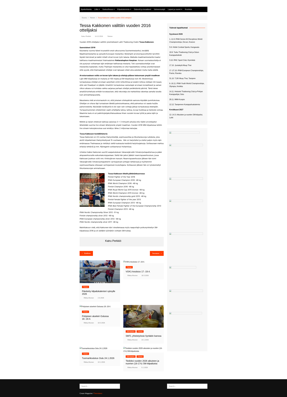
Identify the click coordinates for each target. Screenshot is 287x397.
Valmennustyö (159, 9)
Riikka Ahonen (89, 298)
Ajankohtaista (86, 9)
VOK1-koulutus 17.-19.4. (138, 271)
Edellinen (87, 253)
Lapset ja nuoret (174, 9)
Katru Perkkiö (86, 36)
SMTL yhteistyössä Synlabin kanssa (143, 336)
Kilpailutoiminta (123, 9)
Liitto (96, 9)
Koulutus (188, 9)
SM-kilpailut (130, 331)
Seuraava (155, 253)
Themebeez (98, 393)
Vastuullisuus (107, 9)
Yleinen (110, 36)
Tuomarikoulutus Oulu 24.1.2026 (98, 358)
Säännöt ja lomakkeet (142, 9)
